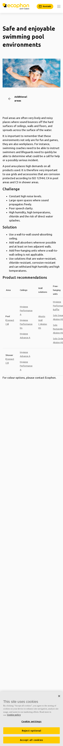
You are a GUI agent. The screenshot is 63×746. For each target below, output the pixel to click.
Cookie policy (14, 714)
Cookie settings (31, 721)
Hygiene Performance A (26, 310)
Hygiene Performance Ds (26, 324)
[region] (31, 719)
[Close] (59, 696)
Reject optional (31, 730)
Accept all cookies (31, 740)
